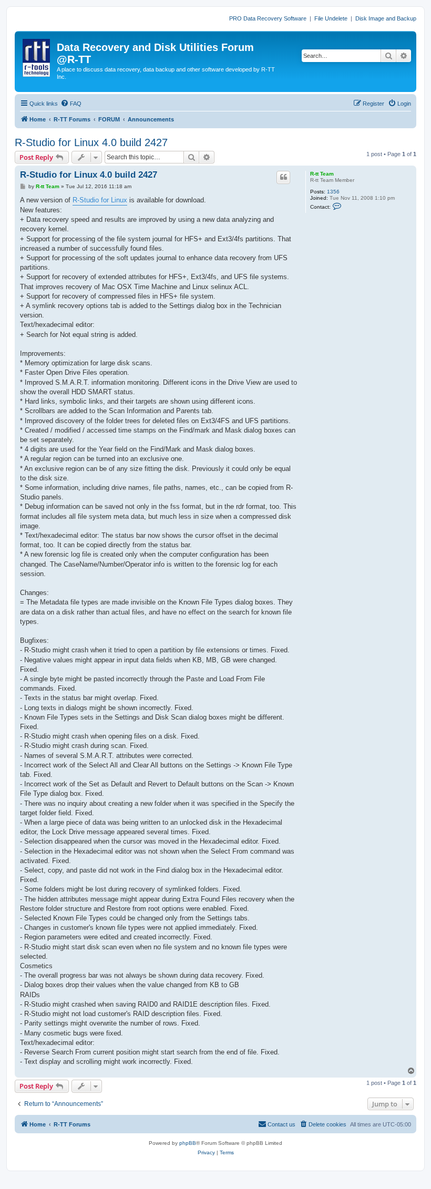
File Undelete (330, 18)
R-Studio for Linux (100, 200)
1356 (333, 191)
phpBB (187, 1143)
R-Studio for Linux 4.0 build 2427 (91, 142)
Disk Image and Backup (385, 18)
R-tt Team (322, 174)
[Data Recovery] (37, 56)
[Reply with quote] (283, 177)
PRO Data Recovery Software (267, 18)
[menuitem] (70, 103)
